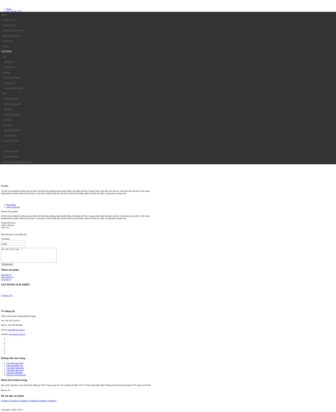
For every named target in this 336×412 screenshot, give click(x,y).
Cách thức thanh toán (15, 368)
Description (11, 205)
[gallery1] (5, 401)
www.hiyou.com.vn (17, 334)
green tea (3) (6, 275)
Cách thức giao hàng (14, 370)
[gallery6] (52, 401)
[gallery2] (15, 401)
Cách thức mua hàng (14, 363)
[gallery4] (33, 401)
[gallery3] (24, 401)
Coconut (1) (6, 279)
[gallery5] (43, 401)
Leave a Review (13, 207)
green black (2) (7, 277)
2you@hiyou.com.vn (16, 330)
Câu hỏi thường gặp (14, 365)
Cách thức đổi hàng (14, 373)
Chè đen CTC (7, 295)
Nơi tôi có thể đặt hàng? (16, 375)
